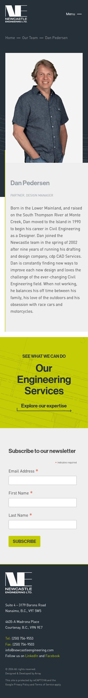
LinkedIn (31, 655)
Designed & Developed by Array (23, 673)
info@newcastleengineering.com (29, 650)
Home (10, 37)
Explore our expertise (44, 406)
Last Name (20, 515)
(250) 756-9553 (19, 638)
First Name (21, 493)
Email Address (23, 471)
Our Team (30, 37)
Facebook (52, 655)
